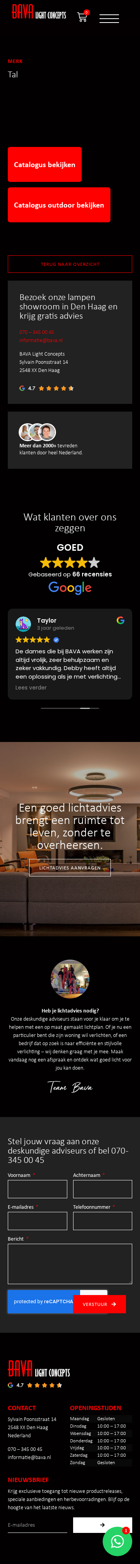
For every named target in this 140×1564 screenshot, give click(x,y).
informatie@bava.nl (41, 340)
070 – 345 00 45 (36, 332)
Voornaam (20, 1175)
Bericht (16, 1239)
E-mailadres (21, 1207)
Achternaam (87, 1175)
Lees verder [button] (31, 687)
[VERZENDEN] (103, 1525)
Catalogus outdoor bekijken (59, 204)
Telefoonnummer (92, 1207)
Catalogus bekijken (44, 164)
